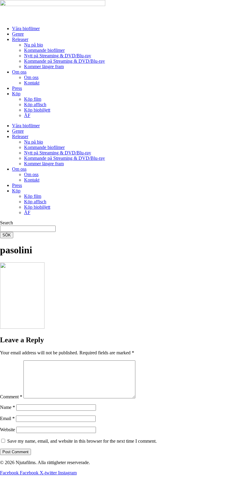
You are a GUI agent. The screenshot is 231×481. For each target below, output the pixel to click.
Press (17, 88)
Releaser (20, 39)
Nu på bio (33, 44)
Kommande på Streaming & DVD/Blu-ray (64, 61)
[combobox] (28, 229)
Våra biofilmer (26, 28)
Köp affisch (35, 104)
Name (7, 407)
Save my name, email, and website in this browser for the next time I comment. (82, 441)
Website (7, 429)
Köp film (32, 99)
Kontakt (31, 82)
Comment (11, 396)
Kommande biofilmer (44, 50)
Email (7, 418)
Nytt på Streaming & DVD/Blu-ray (57, 55)
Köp (16, 93)
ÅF (27, 115)
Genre (18, 33)
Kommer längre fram (44, 66)
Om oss (19, 71)
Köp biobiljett (37, 109)
